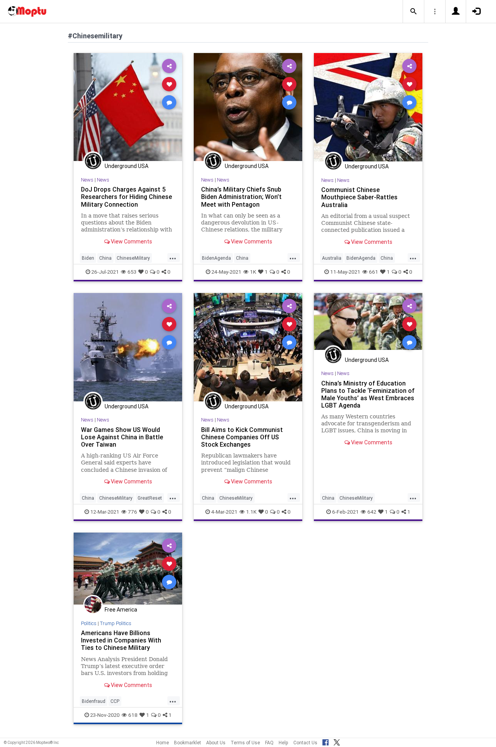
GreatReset (150, 498)
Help (283, 742)
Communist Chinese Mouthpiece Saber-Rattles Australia (359, 197)
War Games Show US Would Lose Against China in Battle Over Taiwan (122, 437)
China (105, 258)
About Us (216, 742)
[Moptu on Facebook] (325, 741)
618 (133, 714)
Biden (88, 258)
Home (162, 742)
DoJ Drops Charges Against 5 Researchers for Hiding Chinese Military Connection (126, 196)
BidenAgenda (216, 258)
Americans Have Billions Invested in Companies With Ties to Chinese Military (121, 640)
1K (253, 271)
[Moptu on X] (337, 741)
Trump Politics (115, 623)
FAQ (269, 742)
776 (132, 511)
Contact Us (305, 742)
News (87, 179)
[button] (413, 11)
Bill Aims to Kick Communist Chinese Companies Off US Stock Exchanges (242, 437)
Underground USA (126, 166)
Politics (88, 623)
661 (373, 271)
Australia (331, 258)
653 (131, 271)
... (172, 257)
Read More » (128, 107)
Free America (121, 609)
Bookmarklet (187, 742)
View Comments (131, 241)
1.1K (251, 511)
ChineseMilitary (133, 258)
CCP (114, 701)
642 (371, 511)
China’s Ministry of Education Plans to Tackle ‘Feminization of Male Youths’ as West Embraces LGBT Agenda (368, 394)
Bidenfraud (93, 701)
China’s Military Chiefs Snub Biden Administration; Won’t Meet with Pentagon (241, 196)
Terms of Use (245, 742)
